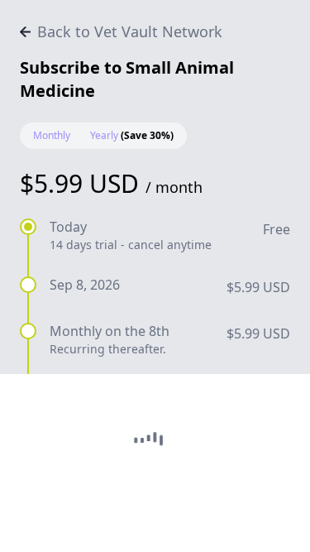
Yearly (132, 135)
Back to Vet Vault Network (129, 31)
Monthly (51, 135)
